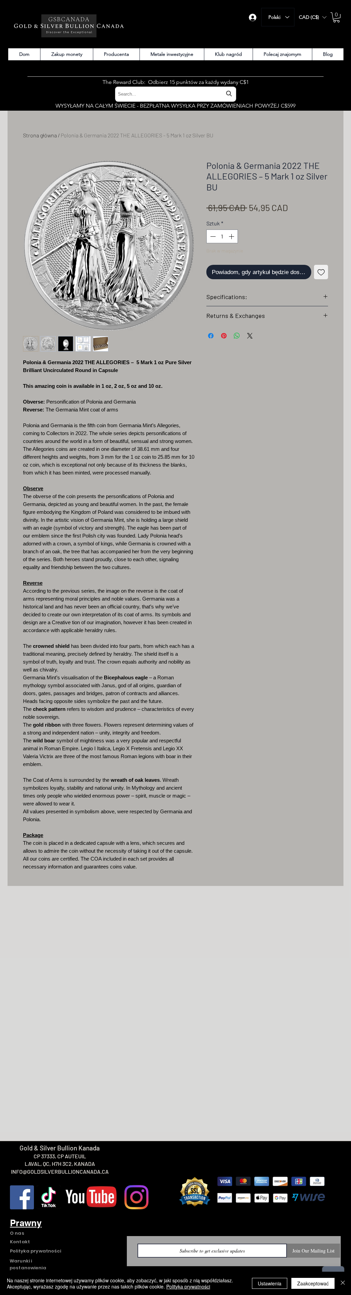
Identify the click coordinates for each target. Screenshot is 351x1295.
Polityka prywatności (188, 1286)
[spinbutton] (222, 236)
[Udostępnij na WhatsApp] (237, 336)
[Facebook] (22, 1197)
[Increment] (232, 236)
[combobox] (175, 94)
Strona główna (40, 135)
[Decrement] (212, 236)
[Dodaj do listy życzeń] (321, 272)
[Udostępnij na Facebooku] (211, 336)
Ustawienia (269, 1283)
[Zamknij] (343, 1283)
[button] (312, 17)
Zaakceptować (313, 1283)
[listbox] (312, 17)
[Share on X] (250, 336)
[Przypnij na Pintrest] (224, 336)
